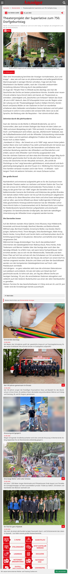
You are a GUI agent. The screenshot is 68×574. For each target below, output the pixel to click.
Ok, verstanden (61, 571)
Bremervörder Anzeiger (27, 300)
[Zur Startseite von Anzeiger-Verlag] (33, 2)
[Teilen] (62, 13)
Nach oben (9, 295)
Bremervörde (16, 8)
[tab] (7, 30)
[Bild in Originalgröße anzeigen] (34, 49)
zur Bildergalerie (9, 72)
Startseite (6, 8)
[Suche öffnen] (65, 2)
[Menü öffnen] (2, 2)
